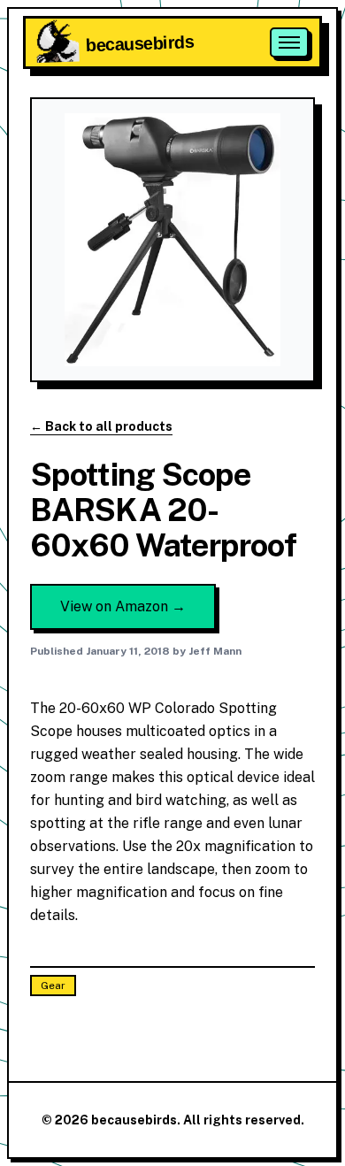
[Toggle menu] (289, 42)
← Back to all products (101, 426)
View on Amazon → (123, 606)
